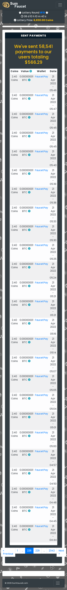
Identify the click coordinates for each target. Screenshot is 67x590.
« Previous (8, 552)
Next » (61, 552)
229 (37, 550)
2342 (52, 550)
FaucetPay (41, 76)
